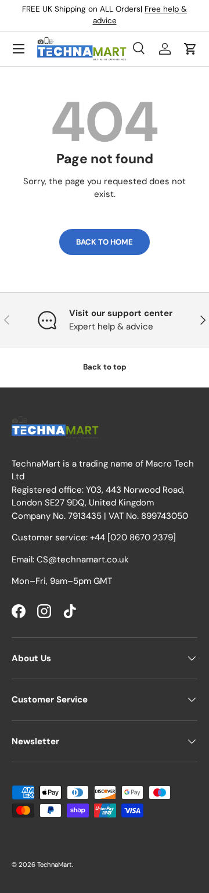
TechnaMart (54, 864)
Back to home (104, 242)
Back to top (105, 367)
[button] (190, 49)
